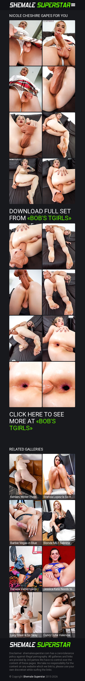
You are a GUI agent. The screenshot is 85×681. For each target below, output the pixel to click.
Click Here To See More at (36, 421)
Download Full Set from (40, 215)
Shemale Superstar (34, 676)
